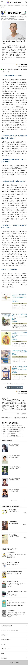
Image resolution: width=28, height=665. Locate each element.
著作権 (2, 653)
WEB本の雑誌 (3, 5)
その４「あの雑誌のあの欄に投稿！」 (12, 431)
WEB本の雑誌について (6, 625)
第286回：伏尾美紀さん (14, 478)
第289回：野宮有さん (14, 444)
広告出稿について (5, 635)
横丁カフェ (9, 600)
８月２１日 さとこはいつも (14, 573)
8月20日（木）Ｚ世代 (12, 564)
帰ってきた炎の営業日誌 (13, 562)
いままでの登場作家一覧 (21, 417)
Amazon (16, 305)
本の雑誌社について (6, 639)
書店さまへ (3, 644)
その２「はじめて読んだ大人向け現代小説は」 (14, 427)
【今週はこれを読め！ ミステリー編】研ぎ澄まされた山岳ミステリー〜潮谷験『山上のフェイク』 (16, 614)
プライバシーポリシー (6, 648)
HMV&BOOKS (16, 308)
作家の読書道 (10, 5)
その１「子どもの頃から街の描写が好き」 (13, 425)
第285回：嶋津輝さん (14, 489)
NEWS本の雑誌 (11, 552)
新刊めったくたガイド (12, 581)
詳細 (25, 512)
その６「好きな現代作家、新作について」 (13, 436)
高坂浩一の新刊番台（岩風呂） (14, 571)
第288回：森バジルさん (14, 455)
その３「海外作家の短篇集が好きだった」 (13, 429)
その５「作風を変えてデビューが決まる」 (13, 433)
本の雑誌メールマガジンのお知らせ (9, 630)
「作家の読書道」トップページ (8, 417)
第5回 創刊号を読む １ (13, 595)
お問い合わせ (4, 658)
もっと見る (14, 500)
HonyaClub (23, 305)
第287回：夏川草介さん (14, 467)
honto (23, 308)
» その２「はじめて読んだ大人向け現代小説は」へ (14, 383)
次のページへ (20, 387)
